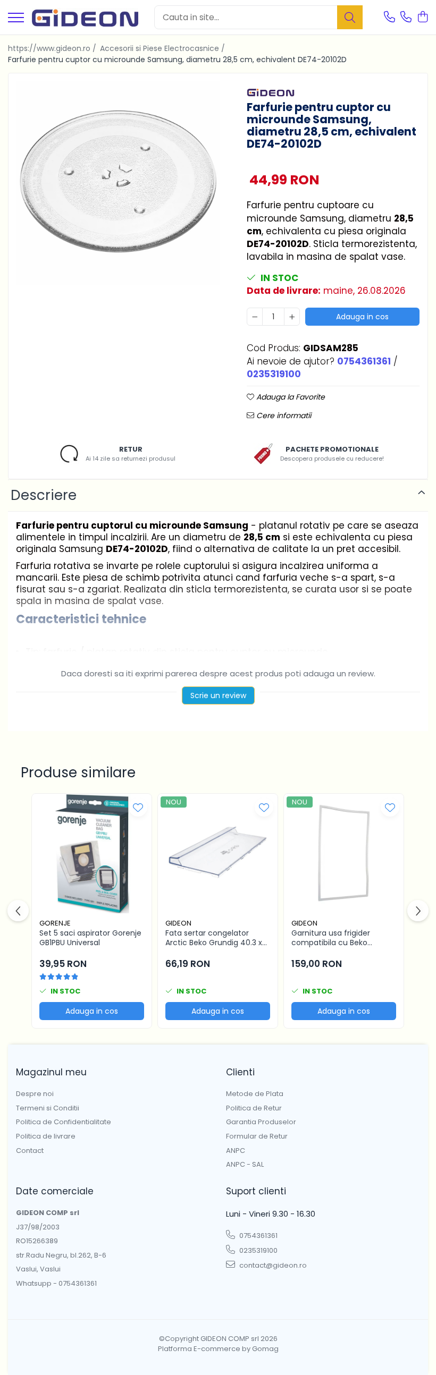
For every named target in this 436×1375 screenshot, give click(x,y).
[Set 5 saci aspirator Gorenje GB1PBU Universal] (92, 853)
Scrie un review (218, 695)
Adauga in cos (362, 316)
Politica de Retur (254, 1108)
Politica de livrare (46, 1136)
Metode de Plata (254, 1094)
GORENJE (55, 923)
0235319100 (258, 1250)
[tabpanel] (118, 183)
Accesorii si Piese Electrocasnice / (163, 48)
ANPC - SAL (245, 1164)
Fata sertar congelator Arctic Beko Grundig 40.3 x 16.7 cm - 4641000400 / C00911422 (213, 937)
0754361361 (258, 1235)
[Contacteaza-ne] (389, 17)
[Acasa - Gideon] (85, 17)
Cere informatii (282, 415)
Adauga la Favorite (289, 397)
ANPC (235, 1151)
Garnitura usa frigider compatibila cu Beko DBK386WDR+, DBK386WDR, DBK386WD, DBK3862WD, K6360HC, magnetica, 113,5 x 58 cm (342, 937)
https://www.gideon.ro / (53, 48)
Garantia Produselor (261, 1122)
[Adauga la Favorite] (138, 807)
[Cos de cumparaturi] (422, 17)
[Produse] (16, 18)
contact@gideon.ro (272, 1265)
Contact (30, 1151)
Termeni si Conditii (47, 1108)
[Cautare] (350, 17)
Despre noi (35, 1094)
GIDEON (178, 923)
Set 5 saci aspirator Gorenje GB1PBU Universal (90, 937)
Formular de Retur (257, 1136)
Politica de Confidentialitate (63, 1122)
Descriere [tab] (44, 495)
